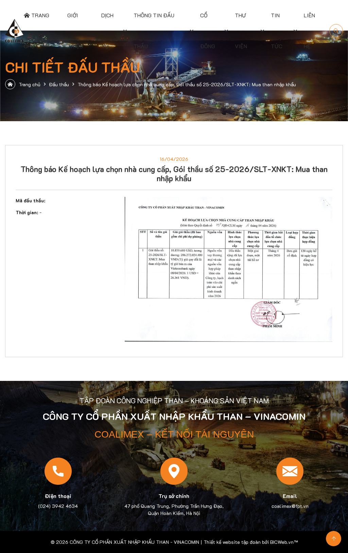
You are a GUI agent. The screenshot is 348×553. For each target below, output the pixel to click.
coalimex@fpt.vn (290, 506)
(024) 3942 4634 (58, 506)
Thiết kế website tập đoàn (232, 542)
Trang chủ (29, 84)
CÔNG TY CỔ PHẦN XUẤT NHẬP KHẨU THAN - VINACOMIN (134, 542)
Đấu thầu (59, 84)
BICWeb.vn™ (284, 542)
